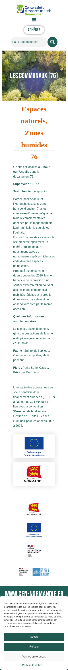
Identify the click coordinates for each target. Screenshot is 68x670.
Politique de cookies (32, 665)
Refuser (34, 646)
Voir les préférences (34, 656)
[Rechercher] (52, 42)
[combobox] (29, 42)
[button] (34, 20)
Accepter (34, 636)
